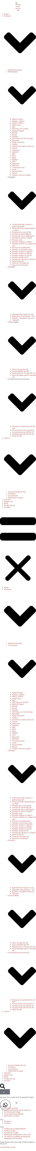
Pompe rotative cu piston (22, 242)
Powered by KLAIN (7, 1147)
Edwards (15, 140)
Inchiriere (12, 494)
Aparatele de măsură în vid (22, 314)
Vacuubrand (17, 171)
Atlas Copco (16, 125)
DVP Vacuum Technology (22, 138)
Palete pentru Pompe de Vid (23, 373)
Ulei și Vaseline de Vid (20, 371)
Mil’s (13, 154)
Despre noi (8, 501)
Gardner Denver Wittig (21, 175)
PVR (14, 162)
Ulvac (14, 169)
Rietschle (15, 164)
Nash (14, 158)
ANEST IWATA (17, 123)
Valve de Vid (17, 436)
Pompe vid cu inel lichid (21, 232)
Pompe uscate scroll (20, 257)
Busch (14, 135)
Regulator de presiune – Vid (23, 316)
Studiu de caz (9, 505)
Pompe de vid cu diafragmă (23, 236)
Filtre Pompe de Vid (20, 369)
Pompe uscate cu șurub (22, 255)
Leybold (15, 152)
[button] (18, 547)
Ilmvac (14, 148)
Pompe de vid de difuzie (21, 234)
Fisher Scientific (18, 142)
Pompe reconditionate (21, 248)
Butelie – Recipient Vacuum (23, 318)
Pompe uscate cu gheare (22, 251)
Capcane (15, 320)
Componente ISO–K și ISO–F (23, 430)
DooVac (15, 136)
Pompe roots (17, 240)
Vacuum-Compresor (20, 265)
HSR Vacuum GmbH (20, 129)
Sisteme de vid (18, 261)
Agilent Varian (17, 119)
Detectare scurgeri (15, 498)
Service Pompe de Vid (17, 492)
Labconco (16, 150)
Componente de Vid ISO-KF (23, 434)
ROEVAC (15, 165)
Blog (6, 503)
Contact (7, 507)
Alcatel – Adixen (18, 121)
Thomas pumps (18, 167)
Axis (13, 127)
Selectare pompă (15, 70)
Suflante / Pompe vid (20, 263)
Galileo (15, 144)
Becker (15, 133)
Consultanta (13, 496)
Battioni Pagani (18, 131)
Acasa (6, 14)
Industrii (7, 500)
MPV (14, 156)
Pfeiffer (15, 160)
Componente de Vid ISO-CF (23, 432)
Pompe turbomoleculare (22, 250)
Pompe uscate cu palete (22, 253)
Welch (14, 173)
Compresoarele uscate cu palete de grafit (22, 225)
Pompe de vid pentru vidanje (23, 259)
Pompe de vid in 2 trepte (22, 238)
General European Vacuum (23, 146)
